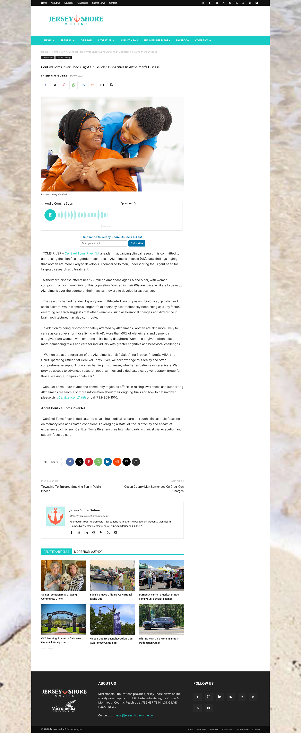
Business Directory (157, 40)
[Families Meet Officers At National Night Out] (112, 575)
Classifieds (82, 3)
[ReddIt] (92, 85)
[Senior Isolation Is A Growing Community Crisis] (63, 575)
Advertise (69, 3)
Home (44, 3)
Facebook (182, 40)
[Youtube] (257, 3)
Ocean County (63, 57)
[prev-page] (43, 650)
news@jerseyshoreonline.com (134, 715)
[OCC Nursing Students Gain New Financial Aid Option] (63, 619)
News (47, 40)
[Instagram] (216, 3)
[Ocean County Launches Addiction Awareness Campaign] (112, 619)
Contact (113, 3)
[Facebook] (209, 3)
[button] (203, 2)
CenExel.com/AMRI (72, 397)
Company (201, 40)
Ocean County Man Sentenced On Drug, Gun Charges (154, 489)
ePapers (66, 40)
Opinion (86, 40)
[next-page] (50, 650)
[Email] (102, 85)
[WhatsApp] (73, 85)
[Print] (111, 85)
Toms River (58, 51)
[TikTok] (243, 3)
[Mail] (230, 3)
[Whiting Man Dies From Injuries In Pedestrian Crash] (161, 619)
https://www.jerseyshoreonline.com (89, 516)
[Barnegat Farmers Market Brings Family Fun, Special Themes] (161, 575)
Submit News (98, 3)
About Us (55, 3)
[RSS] (236, 3)
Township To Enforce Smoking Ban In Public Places (71, 489)
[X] (250, 3)
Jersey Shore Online (56, 75)
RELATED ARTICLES (56, 551)
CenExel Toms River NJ (81, 253)
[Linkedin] (223, 3)
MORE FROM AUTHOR (88, 551)
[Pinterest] (64, 85)
